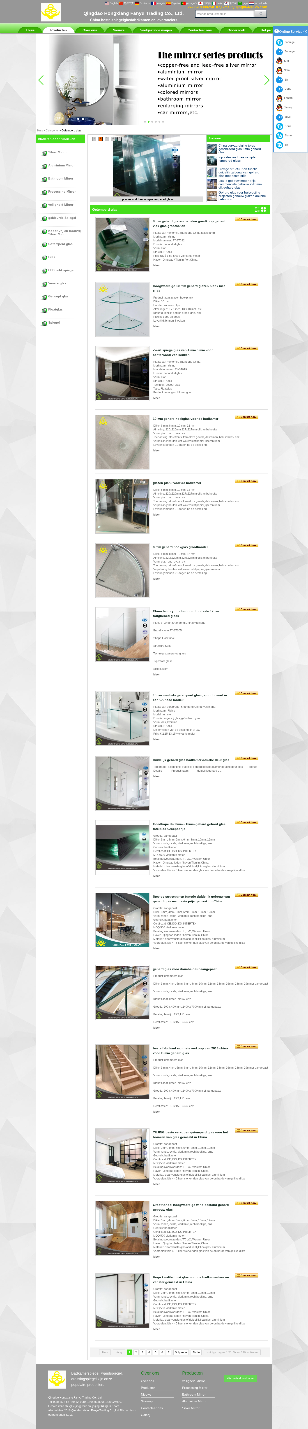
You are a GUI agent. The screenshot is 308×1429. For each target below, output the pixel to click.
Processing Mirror (62, 191)
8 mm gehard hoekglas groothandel (180, 547)
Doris (287, 88)
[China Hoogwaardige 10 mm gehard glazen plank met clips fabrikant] (122, 309)
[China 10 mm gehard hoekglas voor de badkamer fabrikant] (122, 442)
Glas (51, 257)
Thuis (30, 30)
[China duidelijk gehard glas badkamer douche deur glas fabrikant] (122, 783)
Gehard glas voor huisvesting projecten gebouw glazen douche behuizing (242, 196)
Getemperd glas (60, 244)
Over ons (90, 30)
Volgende (181, 1352)
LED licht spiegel (61, 270)
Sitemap (147, 1401)
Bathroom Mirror (60, 178)
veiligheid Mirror (60, 204)
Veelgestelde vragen (156, 30)
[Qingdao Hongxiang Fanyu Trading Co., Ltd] (51, 20)
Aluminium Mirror (61, 165)
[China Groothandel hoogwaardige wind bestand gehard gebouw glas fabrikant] (122, 1228)
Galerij (145, 1415)
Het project (269, 30)
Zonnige (289, 42)
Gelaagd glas (58, 296)
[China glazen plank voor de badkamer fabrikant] (122, 506)
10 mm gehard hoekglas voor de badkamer (185, 418)
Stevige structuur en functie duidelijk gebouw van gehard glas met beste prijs (146, 199)
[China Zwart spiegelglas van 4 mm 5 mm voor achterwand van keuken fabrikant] (122, 373)
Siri (286, 79)
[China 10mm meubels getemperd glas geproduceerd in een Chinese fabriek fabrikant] (122, 718)
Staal (286, 70)
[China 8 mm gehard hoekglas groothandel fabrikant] (122, 570)
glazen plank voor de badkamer (177, 483)
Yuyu (287, 117)
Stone (287, 135)
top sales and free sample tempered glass (236, 158)
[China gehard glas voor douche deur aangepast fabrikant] (122, 992)
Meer (156, 265)
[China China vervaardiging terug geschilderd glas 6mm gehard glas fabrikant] (212, 149)
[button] (145, 122)
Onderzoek (236, 30)
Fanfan (288, 98)
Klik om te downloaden (241, 1378)
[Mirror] (154, 124)
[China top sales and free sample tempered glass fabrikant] (212, 161)
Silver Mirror (57, 152)
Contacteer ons (200, 30)
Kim (286, 60)
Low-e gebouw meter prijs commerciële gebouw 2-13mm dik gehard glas (240, 184)
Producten (58, 30)
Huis (40, 130)
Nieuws (118, 30)
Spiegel (54, 322)
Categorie (52, 130)
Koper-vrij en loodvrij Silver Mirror (64, 232)
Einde (196, 1352)
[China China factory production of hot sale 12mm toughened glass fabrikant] (122, 634)
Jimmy (287, 107)
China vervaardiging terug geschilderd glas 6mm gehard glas (239, 149)
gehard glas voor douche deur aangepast (185, 969)
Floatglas (55, 309)
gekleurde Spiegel (62, 217)
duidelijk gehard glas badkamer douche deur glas (191, 760)
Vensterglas (57, 283)
